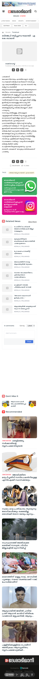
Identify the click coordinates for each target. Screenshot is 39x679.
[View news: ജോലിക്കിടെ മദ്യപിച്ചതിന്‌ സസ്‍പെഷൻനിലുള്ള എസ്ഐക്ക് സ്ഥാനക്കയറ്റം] (19, 461)
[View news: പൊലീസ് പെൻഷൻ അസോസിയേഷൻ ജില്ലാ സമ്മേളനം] (7, 230)
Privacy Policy (29, 671)
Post (29, 342)
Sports (20, 21)
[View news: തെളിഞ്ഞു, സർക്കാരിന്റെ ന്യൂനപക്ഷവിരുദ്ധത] (19, 427)
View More (32, 222)
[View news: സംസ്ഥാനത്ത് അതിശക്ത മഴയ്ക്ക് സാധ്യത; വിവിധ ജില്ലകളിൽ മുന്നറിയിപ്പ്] (19, 529)
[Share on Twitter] (17, 69)
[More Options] (25, 70)
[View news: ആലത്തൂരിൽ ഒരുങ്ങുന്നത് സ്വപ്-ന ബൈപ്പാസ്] (7, 309)
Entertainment (31, 21)
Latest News (5, 21)
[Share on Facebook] (13, 69)
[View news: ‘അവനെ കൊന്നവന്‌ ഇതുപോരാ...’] (7, 299)
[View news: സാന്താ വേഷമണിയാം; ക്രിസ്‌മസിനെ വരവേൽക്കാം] (7, 276)
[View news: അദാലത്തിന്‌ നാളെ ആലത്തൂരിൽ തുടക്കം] (7, 265)
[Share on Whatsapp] (21, 69)
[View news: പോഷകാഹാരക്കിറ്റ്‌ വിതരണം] (7, 254)
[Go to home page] (20, 11)
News (14, 21)
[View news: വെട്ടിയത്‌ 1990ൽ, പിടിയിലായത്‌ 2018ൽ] (7, 288)
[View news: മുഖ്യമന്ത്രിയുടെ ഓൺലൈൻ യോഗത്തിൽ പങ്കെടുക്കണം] (7, 242)
